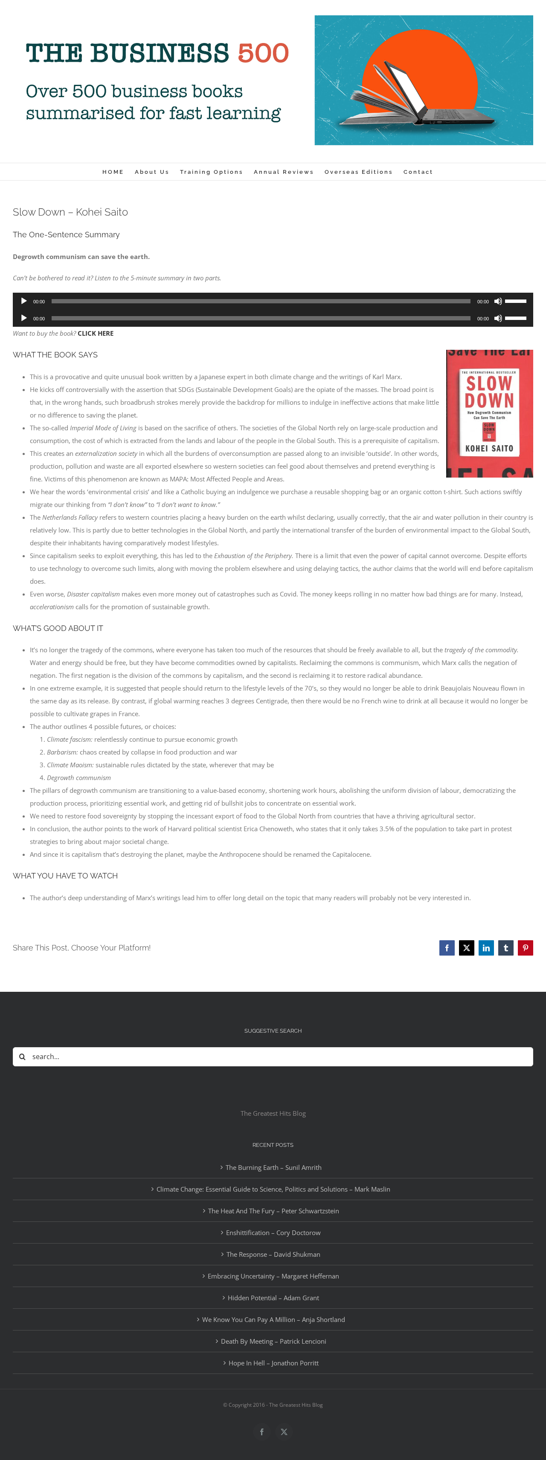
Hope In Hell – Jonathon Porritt (274, 1363)
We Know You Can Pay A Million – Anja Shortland (273, 1319)
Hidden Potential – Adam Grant (273, 1297)
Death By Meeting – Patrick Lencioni (273, 1341)
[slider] (517, 300)
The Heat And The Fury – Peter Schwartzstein (273, 1211)
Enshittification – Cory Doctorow (273, 1232)
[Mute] (498, 301)
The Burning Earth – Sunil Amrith (274, 1167)
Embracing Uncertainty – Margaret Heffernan (273, 1276)
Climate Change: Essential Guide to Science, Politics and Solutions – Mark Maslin (273, 1189)
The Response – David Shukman (273, 1254)
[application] (273, 301)
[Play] (24, 301)
